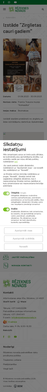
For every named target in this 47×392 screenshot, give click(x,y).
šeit (16, 162)
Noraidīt (23, 247)
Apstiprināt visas (23, 231)
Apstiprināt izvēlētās (23, 239)
